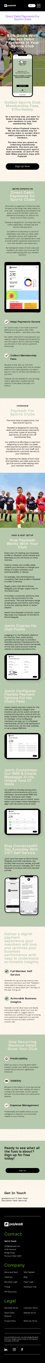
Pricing (7, 1287)
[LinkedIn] (5, 1349)
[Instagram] (14, 1349)
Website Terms (30, 1313)
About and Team (11, 1272)
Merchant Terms (11, 1308)
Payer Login (28, 1282)
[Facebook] (22, 1349)
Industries (8, 1277)
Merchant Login (10, 1282)
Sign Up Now (22, 166)
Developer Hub (30, 1287)
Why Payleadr (29, 1272)
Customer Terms (31, 1308)
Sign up (22, 1170)
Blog (25, 1277)
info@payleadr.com (12, 1246)
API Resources (10, 1292)
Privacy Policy (10, 1321)
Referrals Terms (30, 1321)
